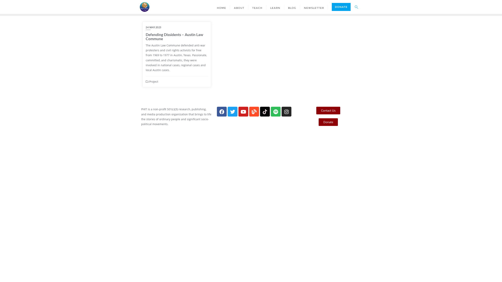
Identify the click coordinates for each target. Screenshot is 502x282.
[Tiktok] (265, 112)
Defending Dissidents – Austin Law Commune (174, 36)
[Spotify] (276, 112)
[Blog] (254, 112)
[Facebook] (222, 112)
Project (153, 81)
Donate (341, 6)
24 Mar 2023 (153, 27)
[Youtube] (243, 112)
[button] (356, 7)
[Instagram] (286, 112)
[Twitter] (232, 112)
